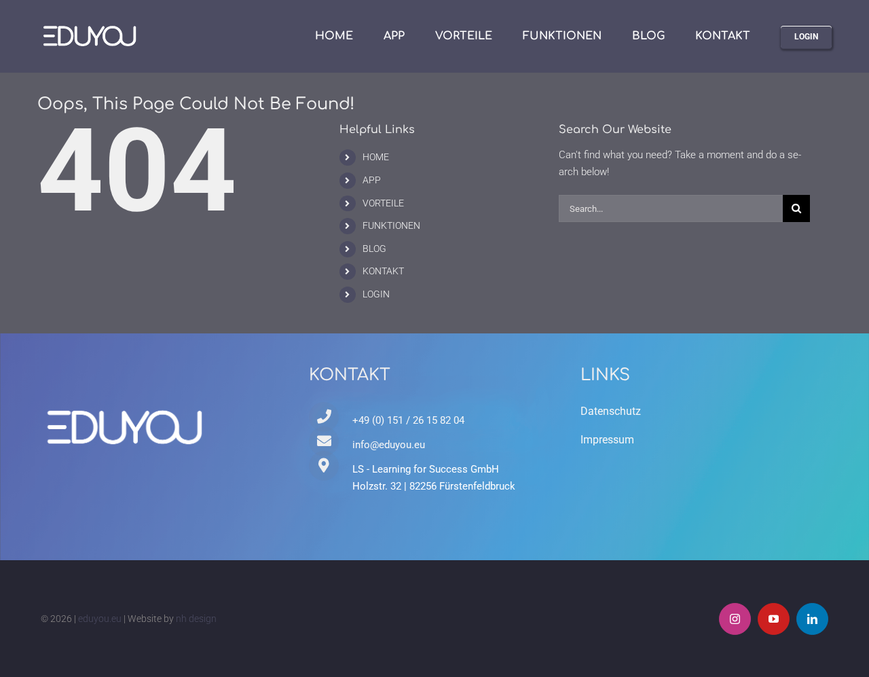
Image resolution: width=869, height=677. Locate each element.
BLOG (374, 248)
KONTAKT (383, 271)
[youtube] (774, 619)
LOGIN (376, 294)
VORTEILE (383, 203)
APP (372, 180)
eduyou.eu (100, 618)
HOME (376, 156)
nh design (196, 618)
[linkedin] (812, 619)
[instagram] (735, 619)
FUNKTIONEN (391, 225)
